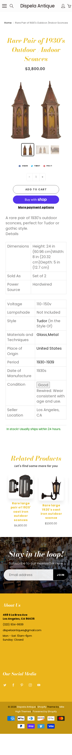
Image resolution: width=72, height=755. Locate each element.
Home (8, 23)
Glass (42, 334)
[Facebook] (13, 685)
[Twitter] (4, 685)
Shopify (41, 707)
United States (49, 348)
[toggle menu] (4, 6)
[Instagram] (30, 685)
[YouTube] (38, 685)
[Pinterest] (21, 685)
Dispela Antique (37, 6)
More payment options (36, 207)
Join (61, 575)
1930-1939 (45, 362)
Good (43, 385)
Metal (53, 334)
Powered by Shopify (45, 711)
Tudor (42, 320)
